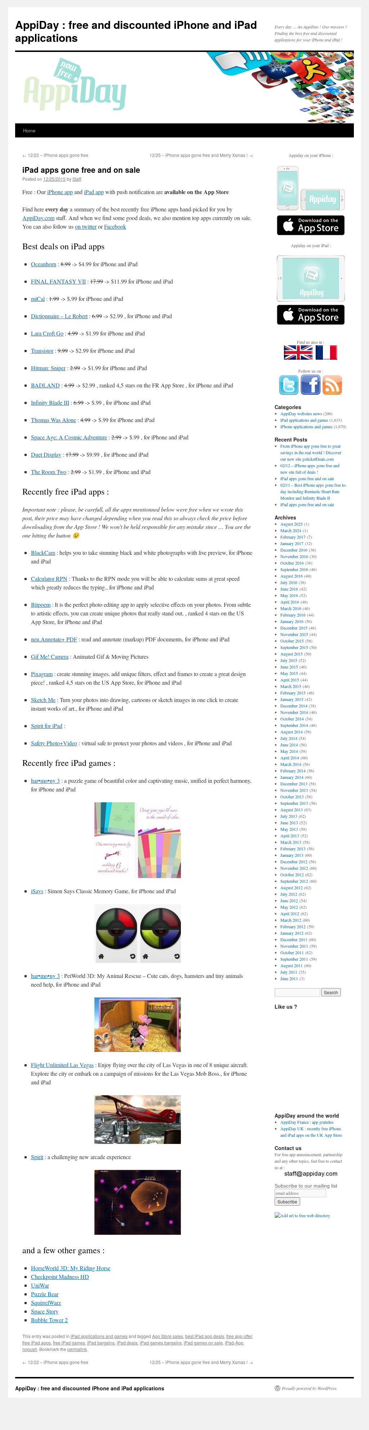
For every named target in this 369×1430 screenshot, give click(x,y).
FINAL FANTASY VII (58, 281)
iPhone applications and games (306, 426)
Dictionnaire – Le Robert (59, 316)
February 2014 (293, 770)
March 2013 (290, 842)
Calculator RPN (49, 578)
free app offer (239, 1336)
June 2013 (289, 822)
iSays (37, 891)
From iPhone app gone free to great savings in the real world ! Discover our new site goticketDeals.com (310, 452)
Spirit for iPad (46, 725)
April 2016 (289, 602)
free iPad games (69, 1342)
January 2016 (291, 621)
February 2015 (293, 693)
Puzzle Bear (44, 1294)
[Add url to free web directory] (302, 1215)
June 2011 (289, 978)
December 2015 (293, 628)
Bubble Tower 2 (49, 1320)
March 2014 (290, 764)
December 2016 (293, 550)
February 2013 (293, 848)
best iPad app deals (204, 1336)
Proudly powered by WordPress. (310, 1388)
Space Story (44, 1311)
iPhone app (60, 192)
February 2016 (293, 615)
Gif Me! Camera (49, 656)
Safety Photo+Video (54, 743)
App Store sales (167, 1336)
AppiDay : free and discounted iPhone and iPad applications (136, 31)
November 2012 (294, 868)
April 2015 (289, 680)
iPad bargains (101, 1342)
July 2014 (288, 738)
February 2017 (293, 537)
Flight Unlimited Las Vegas (62, 1065)
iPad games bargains (161, 1342)
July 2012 (288, 894)
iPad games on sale (203, 1342)
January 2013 (291, 855)
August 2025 (291, 524)
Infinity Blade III (50, 402)
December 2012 (293, 861)
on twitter (86, 226)
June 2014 (289, 744)
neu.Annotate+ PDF (54, 639)
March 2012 (290, 920)
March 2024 (290, 530)
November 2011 (294, 946)
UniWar (40, 1285)
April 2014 (289, 757)
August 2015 (291, 654)
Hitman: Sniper (48, 368)
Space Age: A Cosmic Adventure (69, 437)
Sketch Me (43, 699)
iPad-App (234, 1342)
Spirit (37, 1157)
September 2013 (294, 803)
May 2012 (289, 907)
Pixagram (42, 673)
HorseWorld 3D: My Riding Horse (70, 1268)
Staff (76, 179)
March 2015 (290, 686)
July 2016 (288, 582)
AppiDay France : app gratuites (307, 1122)
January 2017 (291, 543)
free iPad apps (36, 1342)
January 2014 (291, 777)
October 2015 (292, 641)
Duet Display (46, 454)
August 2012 (291, 887)
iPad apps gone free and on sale (307, 478)
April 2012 (289, 913)
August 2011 (291, 965)
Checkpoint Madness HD (60, 1276)
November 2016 (294, 556)
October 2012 (292, 874)
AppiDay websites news (301, 413)
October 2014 (292, 718)
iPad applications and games (99, 1336)
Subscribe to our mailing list (306, 1186)
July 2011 (288, 972)
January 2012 (291, 933)
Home (29, 130)
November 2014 (294, 712)
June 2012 (289, 900)
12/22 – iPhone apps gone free (55, 155)
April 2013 (289, 835)
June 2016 (289, 589)
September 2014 (294, 725)
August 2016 (291, 576)
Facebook (115, 226)
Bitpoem (40, 604)
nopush (29, 1349)
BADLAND (45, 385)
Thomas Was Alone (53, 420)
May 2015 (289, 673)
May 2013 (289, 829)
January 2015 (291, 699)
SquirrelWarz (46, 1302)
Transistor (42, 350)
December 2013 (293, 783)
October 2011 (292, 952)
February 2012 (293, 926)
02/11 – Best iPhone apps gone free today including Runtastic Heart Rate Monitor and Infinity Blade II (313, 491)
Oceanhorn (43, 264)
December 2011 (293, 939)
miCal (38, 298)
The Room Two (48, 471)
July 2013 (288, 816)
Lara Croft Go (47, 333)
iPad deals (127, 1342)
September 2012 (294, 881)
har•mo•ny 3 (45, 780)
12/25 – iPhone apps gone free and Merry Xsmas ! (201, 155)
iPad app (94, 192)
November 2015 (294, 634)
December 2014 (293, 706)
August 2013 (291, 809)
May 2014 (289, 751)
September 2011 (294, 959)
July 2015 (288, 660)
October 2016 (292, 563)
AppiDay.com (38, 217)
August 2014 (291, 731)
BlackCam (43, 552)
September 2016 (294, 569)
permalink (77, 1349)
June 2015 (289, 667)
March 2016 (290, 608)
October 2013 (292, 796)
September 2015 (294, 647)
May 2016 (289, 595)
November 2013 (294, 790)
